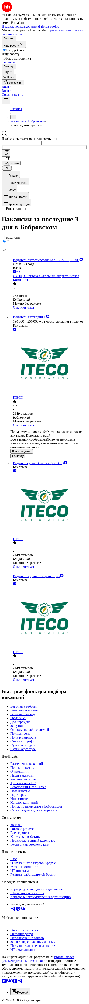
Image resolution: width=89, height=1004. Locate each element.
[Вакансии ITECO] (49, 364)
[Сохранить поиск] (6, 153)
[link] (9, 77)
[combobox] (22, 143)
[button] (6, 87)
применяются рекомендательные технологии (38, 959)
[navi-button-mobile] (6, 100)
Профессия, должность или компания (29, 138)
